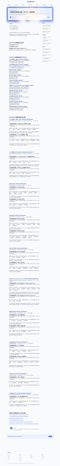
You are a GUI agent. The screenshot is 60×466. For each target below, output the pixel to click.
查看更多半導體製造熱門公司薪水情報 (14, 29)
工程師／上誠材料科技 (13, 386)
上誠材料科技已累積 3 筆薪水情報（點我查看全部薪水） (18, 373)
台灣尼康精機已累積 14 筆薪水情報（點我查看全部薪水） (18, 342)
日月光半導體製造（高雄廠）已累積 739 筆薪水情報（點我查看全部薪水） (21, 119)
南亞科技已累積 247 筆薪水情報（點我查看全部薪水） (18, 183)
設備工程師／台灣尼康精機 (15, 366)
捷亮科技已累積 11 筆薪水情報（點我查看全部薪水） (17, 215)
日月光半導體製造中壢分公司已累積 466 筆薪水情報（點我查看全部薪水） (21, 152)
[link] (46, 26)
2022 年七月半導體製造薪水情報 (13, 25)
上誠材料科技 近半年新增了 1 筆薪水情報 (15, 101)
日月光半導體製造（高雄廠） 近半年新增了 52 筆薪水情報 (18, 59)
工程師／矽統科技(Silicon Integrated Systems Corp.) (27, 293)
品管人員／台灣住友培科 (14, 260)
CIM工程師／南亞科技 (13, 208)
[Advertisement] (30, 444)
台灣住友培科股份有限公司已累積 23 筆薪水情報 (16, 420)
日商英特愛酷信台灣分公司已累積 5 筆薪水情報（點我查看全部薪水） (20, 393)
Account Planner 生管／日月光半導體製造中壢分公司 (27, 165)
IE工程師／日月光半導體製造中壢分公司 (21, 176)
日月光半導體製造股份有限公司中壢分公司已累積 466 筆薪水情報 (18, 416)
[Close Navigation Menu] (8, 1)
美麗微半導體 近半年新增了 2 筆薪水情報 (16, 90)
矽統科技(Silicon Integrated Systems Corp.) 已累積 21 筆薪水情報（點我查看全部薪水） (24, 278)
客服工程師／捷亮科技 (13, 241)
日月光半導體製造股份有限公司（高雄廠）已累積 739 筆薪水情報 (18, 414)
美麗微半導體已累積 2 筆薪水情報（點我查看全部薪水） (18, 311)
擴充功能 (9, 459)
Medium (20, 459)
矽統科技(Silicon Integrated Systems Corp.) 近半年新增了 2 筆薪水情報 (21, 85)
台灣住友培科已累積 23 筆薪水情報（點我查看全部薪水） (18, 248)
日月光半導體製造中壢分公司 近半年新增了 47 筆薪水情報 (18, 64)
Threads (20, 460)
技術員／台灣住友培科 (13, 271)
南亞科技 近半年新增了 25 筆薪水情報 (15, 69)
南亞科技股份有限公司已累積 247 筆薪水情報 (15, 418)
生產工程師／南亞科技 (13, 197)
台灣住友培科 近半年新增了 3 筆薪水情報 (16, 80)
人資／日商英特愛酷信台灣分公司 (18, 405)
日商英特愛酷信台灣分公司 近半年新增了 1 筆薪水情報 (18, 106)
